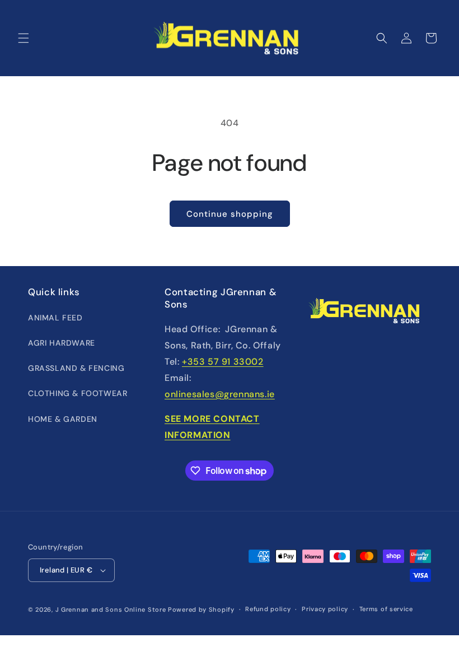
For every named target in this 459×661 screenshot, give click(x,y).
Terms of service (386, 609)
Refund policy (268, 609)
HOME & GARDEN (62, 419)
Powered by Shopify (201, 609)
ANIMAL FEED (55, 318)
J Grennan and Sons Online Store (110, 609)
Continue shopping (229, 214)
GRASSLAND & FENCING (76, 368)
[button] (23, 38)
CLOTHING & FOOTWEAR (77, 393)
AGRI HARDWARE (61, 343)
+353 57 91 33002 (223, 361)
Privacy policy (325, 609)
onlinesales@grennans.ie (220, 394)
